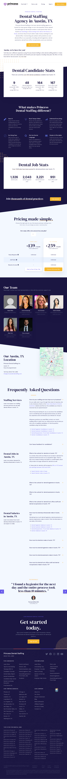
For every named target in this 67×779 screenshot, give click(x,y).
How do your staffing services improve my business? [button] (45, 399)
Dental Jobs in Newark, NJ (24, 730)
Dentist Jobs (22, 666)
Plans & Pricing (39, 671)
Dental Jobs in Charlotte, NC (25, 750)
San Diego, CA (7, 706)
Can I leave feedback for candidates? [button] (40, 444)
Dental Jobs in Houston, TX (9, 745)
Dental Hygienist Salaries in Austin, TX (41, 525)
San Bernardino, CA (9, 704)
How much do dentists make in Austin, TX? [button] (42, 540)
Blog (36, 699)
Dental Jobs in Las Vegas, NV (10, 734)
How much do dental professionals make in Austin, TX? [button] (44, 514)
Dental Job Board (24, 664)
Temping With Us (8, 669)
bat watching (23, 31)
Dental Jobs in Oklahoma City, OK (41, 731)
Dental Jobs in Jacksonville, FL (25, 744)
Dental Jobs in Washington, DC (10, 753)
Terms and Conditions (56, 766)
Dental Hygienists (54, 676)
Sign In (50, 4)
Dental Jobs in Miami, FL (55, 741)
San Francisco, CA (8, 711)
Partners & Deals (39, 706)
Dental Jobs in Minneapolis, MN (56, 743)
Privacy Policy (43, 766)
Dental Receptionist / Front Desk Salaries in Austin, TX (46, 529)
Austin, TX (22, 706)
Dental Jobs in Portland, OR (9, 739)
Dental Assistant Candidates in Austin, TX (42, 431)
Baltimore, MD (23, 694)
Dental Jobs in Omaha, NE (40, 758)
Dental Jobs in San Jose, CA (25, 736)
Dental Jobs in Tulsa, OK (55, 747)
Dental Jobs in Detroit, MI (40, 737)
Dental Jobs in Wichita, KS (55, 753)
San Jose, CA (7, 713)
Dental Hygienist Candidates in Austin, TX (42, 429)
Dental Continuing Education (8, 682)
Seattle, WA (22, 716)
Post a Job (34, 4)
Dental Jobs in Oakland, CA (56, 739)
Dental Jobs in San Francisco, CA (10, 737)
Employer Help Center (40, 678)
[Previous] (2, 592)
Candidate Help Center (10, 679)
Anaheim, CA (7, 697)
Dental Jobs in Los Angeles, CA (10, 732)
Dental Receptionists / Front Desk (56, 679)
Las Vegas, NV (23, 697)
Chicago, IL (22, 692)
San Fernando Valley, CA (10, 709)
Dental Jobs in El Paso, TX (40, 733)
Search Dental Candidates (54, 667)
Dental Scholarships (9, 676)
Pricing (43, 4)
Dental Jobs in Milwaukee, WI (41, 741)
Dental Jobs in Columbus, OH (25, 748)
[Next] (65, 592)
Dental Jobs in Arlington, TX (56, 751)
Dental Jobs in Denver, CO (9, 743)
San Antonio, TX (23, 713)
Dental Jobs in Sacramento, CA (41, 750)
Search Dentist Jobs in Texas (39, 471)
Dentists (52, 671)
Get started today (33, 45)
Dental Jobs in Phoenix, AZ (9, 730)
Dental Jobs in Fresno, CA (40, 747)
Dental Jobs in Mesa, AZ (40, 752)
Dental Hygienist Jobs (25, 671)
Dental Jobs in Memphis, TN (40, 735)
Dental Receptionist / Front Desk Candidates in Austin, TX (47, 433)
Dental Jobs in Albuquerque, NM (41, 744)
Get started (55, 199)
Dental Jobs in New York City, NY (10, 748)
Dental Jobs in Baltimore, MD (41, 739)
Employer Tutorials (40, 669)
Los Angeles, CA (8, 701)
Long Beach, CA (8, 699)
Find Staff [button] (24, 4)
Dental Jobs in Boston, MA (24, 742)
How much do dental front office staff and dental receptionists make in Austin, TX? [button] (44, 563)
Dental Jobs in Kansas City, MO (41, 754)
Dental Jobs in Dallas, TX (9, 755)
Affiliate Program (39, 704)
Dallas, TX (21, 709)
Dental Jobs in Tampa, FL (55, 749)
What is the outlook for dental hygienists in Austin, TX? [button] (44, 484)
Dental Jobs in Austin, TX (24, 738)
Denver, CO (7, 716)
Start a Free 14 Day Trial (33, 269)
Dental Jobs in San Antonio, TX (25, 732)
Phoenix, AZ (7, 692)
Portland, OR (22, 704)
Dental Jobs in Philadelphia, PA (25, 740)
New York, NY (22, 701)
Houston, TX (22, 711)
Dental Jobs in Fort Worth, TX (25, 746)
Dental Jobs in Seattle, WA (9, 741)
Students (21, 678)
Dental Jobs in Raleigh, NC (55, 733)
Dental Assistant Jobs (25, 669)
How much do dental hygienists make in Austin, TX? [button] (44, 547)
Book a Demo (60, 4)
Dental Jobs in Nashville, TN (25, 754)
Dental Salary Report (9, 674)
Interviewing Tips (39, 666)
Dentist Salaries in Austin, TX (39, 531)
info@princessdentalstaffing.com (13, 374)
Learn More (7, 664)
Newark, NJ (22, 699)
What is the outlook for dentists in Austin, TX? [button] (43, 453)
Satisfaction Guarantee (34, 766)
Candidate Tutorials (9, 671)
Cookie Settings (49, 766)
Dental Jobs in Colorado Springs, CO (55, 731)
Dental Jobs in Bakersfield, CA (56, 745)
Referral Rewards (39, 701)
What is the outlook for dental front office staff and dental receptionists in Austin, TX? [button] (45, 503)
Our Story (37, 694)
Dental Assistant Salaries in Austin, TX (41, 527)
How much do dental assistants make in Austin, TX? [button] (44, 555)
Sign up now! (33, 641)
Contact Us (38, 709)
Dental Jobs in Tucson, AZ (9, 757)
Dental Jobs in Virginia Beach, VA (56, 736)
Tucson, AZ (7, 694)
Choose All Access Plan (53, 269)
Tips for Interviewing (9, 666)
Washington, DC (8, 718)
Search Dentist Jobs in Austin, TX (40, 473)
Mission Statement (40, 697)
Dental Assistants (55, 673)
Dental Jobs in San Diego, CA (25, 734)
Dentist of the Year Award (40, 675)
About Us (37, 692)
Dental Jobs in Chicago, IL (9, 751)
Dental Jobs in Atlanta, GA (40, 756)
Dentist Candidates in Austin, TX (40, 435)
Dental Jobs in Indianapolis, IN (25, 752)
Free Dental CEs (8, 685)
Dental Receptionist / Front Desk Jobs (25, 675)
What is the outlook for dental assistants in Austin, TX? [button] (44, 493)
